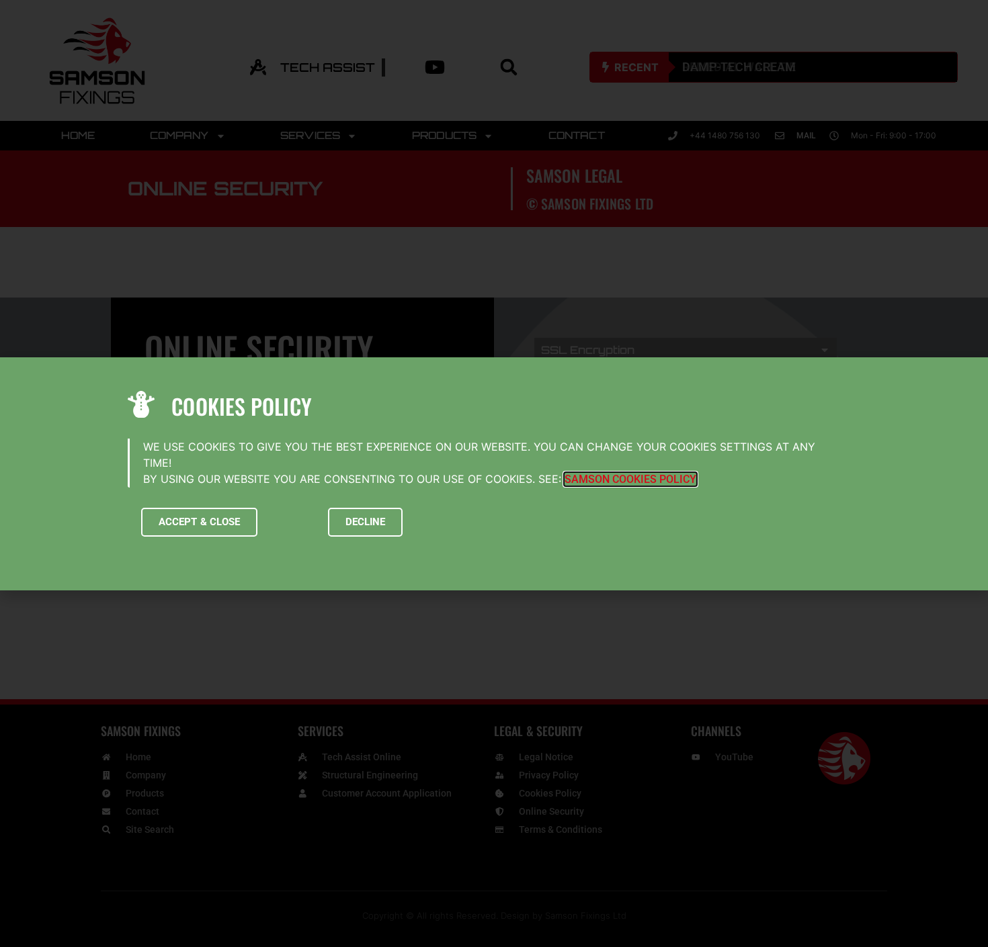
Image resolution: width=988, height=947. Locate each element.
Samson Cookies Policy (630, 479)
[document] (494, 473)
